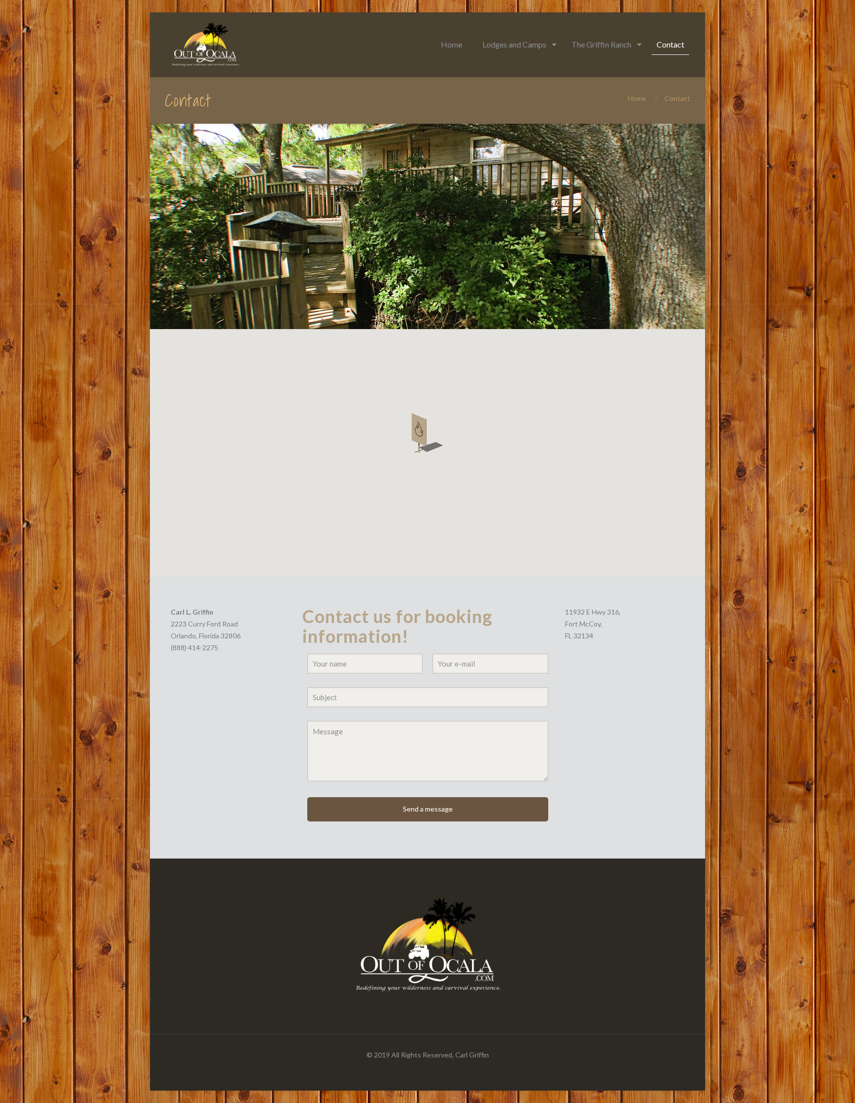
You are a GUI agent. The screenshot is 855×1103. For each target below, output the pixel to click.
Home (637, 98)
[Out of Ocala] (205, 44)
